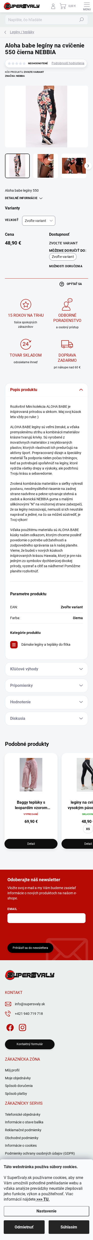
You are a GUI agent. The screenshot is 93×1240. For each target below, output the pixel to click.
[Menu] (87, 6)
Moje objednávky (18, 1078)
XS (88, 829)
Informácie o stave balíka (24, 1122)
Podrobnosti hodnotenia (68, 63)
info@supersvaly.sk (30, 1004)
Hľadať (81, 19)
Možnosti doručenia (65, 266)
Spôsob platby (16, 1094)
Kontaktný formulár (30, 1044)
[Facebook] (9, 1026)
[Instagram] (21, 1026)
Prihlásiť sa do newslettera (30, 948)
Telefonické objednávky (22, 1114)
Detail (31, 844)
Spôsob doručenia (19, 1086)
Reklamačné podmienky (23, 1130)
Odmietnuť (24, 1227)
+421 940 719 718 (29, 1014)
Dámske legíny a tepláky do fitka (45, 644)
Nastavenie (46, 1211)
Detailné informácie (21, 198)
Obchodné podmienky (21, 1138)
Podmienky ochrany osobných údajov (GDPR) (40, 1153)
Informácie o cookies (21, 1145)
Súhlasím (69, 1227)
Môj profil (12, 1070)
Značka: (15, 76)
